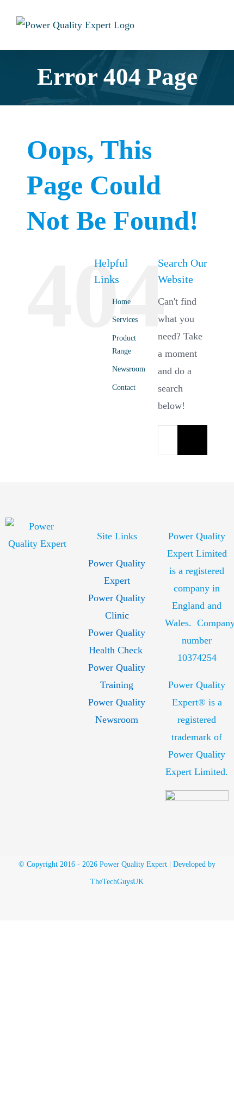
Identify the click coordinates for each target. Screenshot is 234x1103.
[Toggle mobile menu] (213, 24)
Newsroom (128, 369)
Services (125, 320)
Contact (124, 387)
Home (121, 302)
